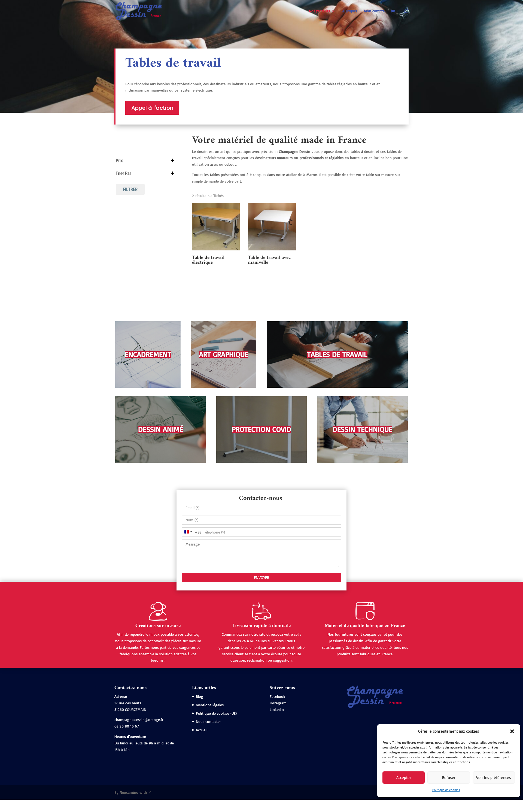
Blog (199, 696)
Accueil (201, 730)
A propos (349, 11)
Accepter (403, 777)
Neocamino (129, 792)
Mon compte (374, 11)
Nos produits (319, 11)
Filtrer (130, 189)
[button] (512, 731)
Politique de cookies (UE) (216, 713)
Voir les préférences (493, 777)
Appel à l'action (152, 108)
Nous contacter (208, 721)
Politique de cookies (446, 790)
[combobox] (192, 532)
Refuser (448, 777)
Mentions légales (210, 704)
